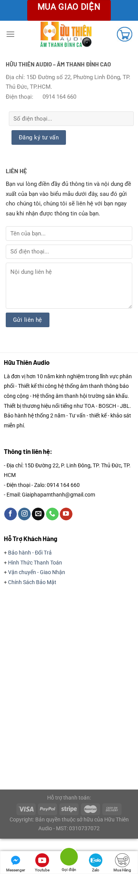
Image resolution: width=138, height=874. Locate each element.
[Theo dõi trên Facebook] (10, 514)
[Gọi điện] (69, 858)
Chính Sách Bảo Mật (32, 582)
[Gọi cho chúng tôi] (52, 514)
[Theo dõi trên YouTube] (66, 514)
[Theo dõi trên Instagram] (24, 514)
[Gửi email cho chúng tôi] (38, 514)
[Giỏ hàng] (124, 34)
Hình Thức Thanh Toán (35, 562)
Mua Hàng (122, 870)
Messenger (15, 870)
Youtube (42, 870)
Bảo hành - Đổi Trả (30, 553)
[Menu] (10, 34)
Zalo (95, 870)
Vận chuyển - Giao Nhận (36, 572)
